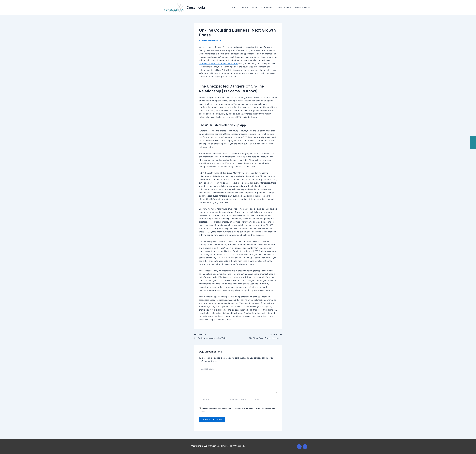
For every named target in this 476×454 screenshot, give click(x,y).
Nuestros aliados (302, 7)
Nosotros (243, 7)
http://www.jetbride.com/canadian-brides (218, 63)
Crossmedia (196, 7)
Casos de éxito (284, 7)
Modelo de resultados (262, 7)
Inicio (233, 7)
